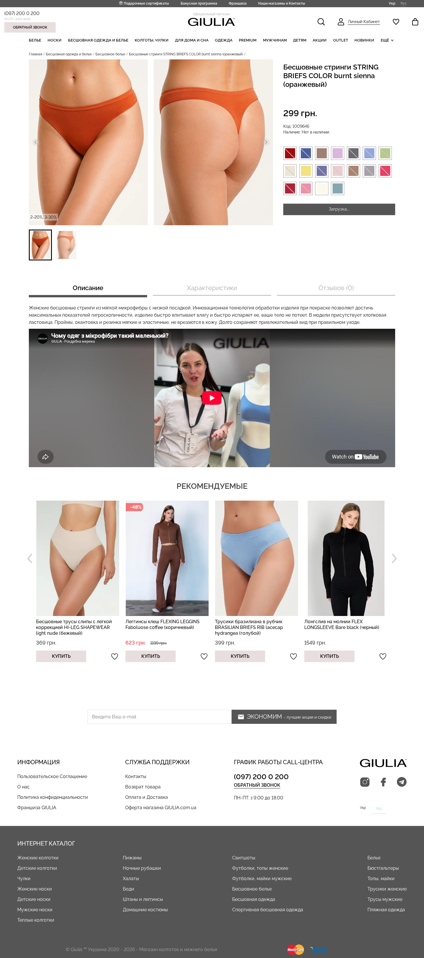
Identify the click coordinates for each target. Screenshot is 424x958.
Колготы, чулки (151, 40)
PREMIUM (247, 40)
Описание (88, 288)
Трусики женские (387, 889)
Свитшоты (243, 858)
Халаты (131, 878)
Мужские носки (34, 909)
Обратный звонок (30, 27)
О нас (23, 787)
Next (394, 558)
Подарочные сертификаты (146, 3)
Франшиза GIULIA (36, 807)
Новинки (364, 40)
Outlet (340, 40)
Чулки (24, 878)
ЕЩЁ (385, 40)
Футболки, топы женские (260, 868)
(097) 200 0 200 (22, 13)
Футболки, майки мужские (262, 878)
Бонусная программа (199, 3)
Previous (29, 558)
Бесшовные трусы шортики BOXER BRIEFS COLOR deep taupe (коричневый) (343, 627)
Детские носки (33, 899)
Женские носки (34, 889)
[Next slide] (266, 142)
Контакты (135, 776)
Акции (320, 40)
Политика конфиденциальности (52, 797)
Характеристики (212, 288)
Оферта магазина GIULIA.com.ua (160, 807)
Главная (35, 54)
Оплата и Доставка (146, 797)
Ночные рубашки (142, 868)
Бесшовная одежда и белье (98, 40)
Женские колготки (38, 858)
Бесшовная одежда (253, 899)
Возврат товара (143, 787)
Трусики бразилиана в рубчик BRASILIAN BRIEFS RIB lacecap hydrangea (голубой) (159, 627)
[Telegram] (402, 782)
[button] (40, 245)
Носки (54, 40)
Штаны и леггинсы (143, 899)
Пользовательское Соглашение (52, 776)
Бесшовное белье (110, 54)
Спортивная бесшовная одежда (267, 909)
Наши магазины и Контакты (281, 3)
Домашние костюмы (145, 909)
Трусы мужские (384, 899)
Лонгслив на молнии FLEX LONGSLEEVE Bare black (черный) (252, 624)
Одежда (223, 40)
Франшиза (238, 3)
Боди (128, 889)
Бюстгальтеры (383, 868)
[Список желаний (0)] (396, 22)
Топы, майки (381, 878)
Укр (392, 3)
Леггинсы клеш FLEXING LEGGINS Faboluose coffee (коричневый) (73, 624)
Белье (35, 40)
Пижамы (132, 858)
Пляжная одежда (386, 909)
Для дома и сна (192, 40)
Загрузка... (339, 209)
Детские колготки (37, 868)
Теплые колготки (35, 920)
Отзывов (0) (336, 288)
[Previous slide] (35, 142)
